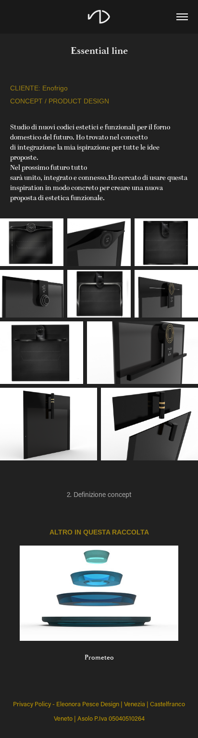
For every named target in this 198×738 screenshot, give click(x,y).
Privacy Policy (32, 704)
